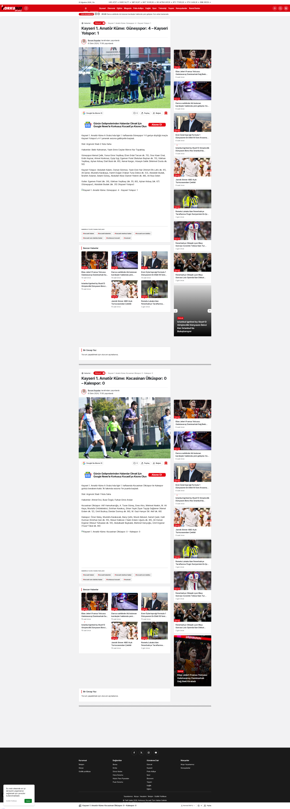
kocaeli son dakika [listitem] (142, 233)
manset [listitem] (127, 238)
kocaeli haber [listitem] (88, 233)
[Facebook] (134, 752)
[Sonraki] (98, 14)
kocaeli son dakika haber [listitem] (92, 238)
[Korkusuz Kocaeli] (12, 8)
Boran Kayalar (94, 40)
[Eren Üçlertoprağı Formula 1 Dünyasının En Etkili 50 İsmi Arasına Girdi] (154, 265)
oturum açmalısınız (110, 354)
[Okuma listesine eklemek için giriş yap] (166, 113)
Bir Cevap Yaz (89, 350)
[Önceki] (96, 14)
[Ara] (280, 8)
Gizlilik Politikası (11, 801)
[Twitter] (141, 752)
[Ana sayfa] (86, 8)
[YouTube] (156, 752)
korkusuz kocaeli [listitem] (113, 238)
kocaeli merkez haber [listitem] (123, 233)
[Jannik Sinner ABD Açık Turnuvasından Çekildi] (124, 294)
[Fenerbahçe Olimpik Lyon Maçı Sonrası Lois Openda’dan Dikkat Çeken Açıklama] (192, 268)
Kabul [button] (28, 801)
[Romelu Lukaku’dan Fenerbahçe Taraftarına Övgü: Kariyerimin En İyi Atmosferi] (154, 294)
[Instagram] (148, 752)
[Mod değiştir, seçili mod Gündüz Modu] (274, 8)
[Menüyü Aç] (26, 8)
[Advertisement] (124, 208)
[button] (286, 8)
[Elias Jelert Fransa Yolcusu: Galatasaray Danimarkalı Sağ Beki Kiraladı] (94, 265)
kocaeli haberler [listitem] (104, 233)
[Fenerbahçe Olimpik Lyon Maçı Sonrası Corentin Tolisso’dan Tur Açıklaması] (192, 236)
